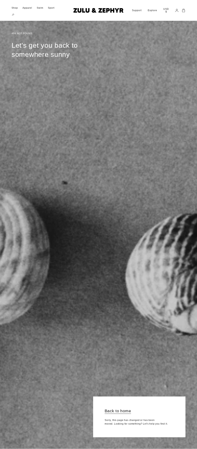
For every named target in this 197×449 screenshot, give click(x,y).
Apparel (27, 8)
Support (137, 10)
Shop (15, 8)
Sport (51, 8)
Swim (40, 8)
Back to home (118, 411)
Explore (152, 10)
